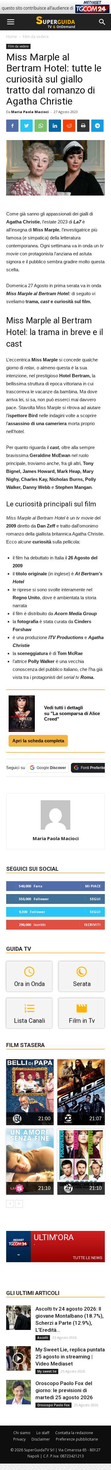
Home (11, 36)
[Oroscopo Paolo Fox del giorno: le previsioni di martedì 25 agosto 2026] (18, 1392)
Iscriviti (92, 924)
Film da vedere (36, 36)
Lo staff (42, 1432)
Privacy (19, 1439)
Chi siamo (22, 1432)
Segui (95, 899)
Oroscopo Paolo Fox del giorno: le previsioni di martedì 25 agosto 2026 (64, 1390)
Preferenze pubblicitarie (77, 1439)
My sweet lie (46, 1371)
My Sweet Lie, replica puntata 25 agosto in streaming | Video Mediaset (70, 1356)
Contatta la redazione (74, 1432)
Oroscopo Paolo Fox (53, 1405)
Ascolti (42, 1337)
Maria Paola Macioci (30, 111)
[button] (102, 22)
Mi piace (93, 886)
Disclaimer (40, 1439)
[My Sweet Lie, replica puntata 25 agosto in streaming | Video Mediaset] (18, 1358)
